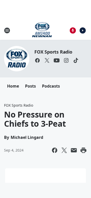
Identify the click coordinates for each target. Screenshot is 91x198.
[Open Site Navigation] (7, 30)
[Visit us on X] (47, 60)
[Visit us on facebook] (37, 60)
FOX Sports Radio (53, 52)
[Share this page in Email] (73, 150)
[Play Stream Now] (83, 30)
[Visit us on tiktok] (76, 60)
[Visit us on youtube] (57, 60)
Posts (30, 86)
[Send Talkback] (73, 30)
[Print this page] (83, 150)
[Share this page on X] (64, 150)
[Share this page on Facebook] (54, 150)
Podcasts (51, 86)
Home (13, 86)
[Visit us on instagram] (66, 60)
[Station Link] (42, 30)
